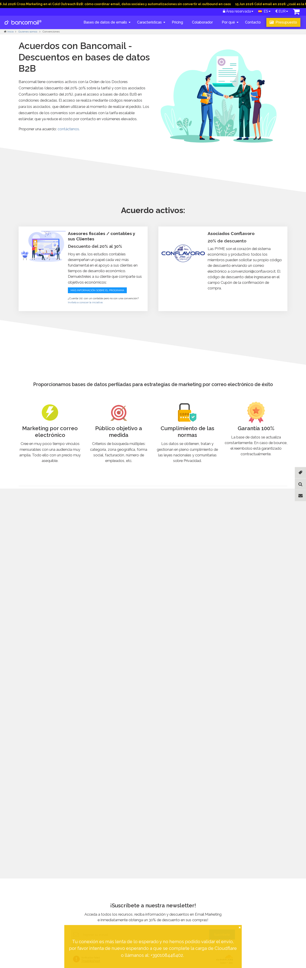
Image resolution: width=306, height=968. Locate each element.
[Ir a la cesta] (296, 13)
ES (265, 11)
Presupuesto (286, 22)
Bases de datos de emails (105, 22)
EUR (282, 11)
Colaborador (202, 22)
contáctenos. (69, 129)
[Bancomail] (23, 26)
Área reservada (238, 11)
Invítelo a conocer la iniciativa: (85, 302)
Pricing (177, 22)
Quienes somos (28, 31)
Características (149, 22)
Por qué (228, 22)
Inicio (10, 31)
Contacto (253, 22)
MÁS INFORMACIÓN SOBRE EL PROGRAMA (97, 290)
